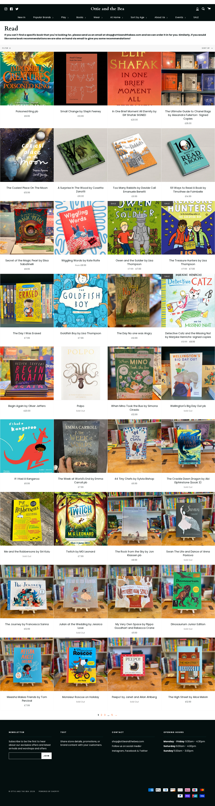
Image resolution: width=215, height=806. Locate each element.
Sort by (206, 48)
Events (179, 17)
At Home (115, 17)
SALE (196, 17)
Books (80, 17)
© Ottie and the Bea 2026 (22, 791)
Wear (97, 17)
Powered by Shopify (49, 791)
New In (21, 17)
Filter (5, 48)
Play (64, 17)
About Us (160, 17)
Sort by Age (138, 17)
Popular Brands (42, 17)
